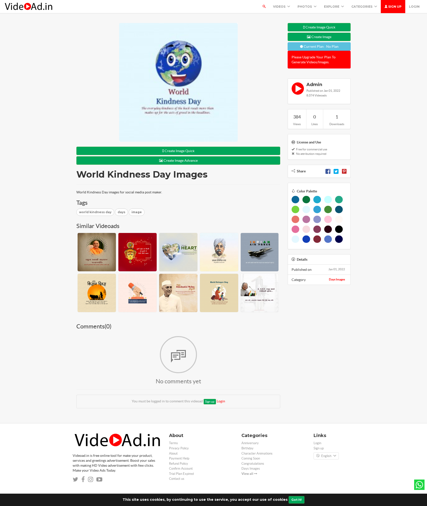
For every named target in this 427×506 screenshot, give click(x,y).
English (326, 456)
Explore (332, 6)
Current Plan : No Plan (321, 46)
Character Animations (257, 453)
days (121, 212)
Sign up (394, 6)
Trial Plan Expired (181, 474)
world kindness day (95, 212)
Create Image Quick (179, 151)
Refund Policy (178, 463)
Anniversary (250, 443)
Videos (279, 6)
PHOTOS (305, 6)
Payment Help (179, 458)
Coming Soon (250, 458)
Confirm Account (181, 468)
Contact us (176, 479)
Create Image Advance (180, 160)
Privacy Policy (179, 448)
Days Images (337, 279)
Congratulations (252, 463)
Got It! (296, 500)
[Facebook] (327, 171)
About (173, 453)
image (136, 212)
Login (414, 6)
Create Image (321, 37)
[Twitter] (336, 171)
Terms (173, 443)
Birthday (247, 448)
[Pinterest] (344, 171)
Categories (362, 6)
